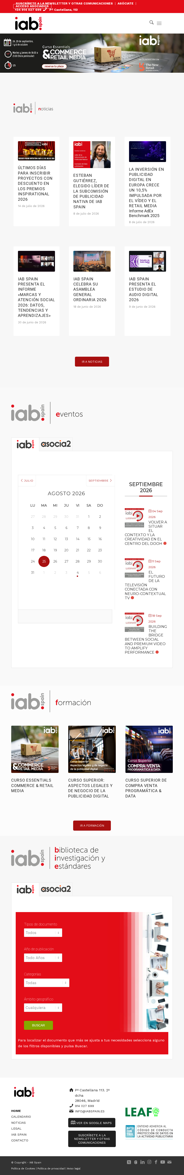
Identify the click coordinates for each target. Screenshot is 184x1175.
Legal (16, 1128)
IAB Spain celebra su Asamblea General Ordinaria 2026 (90, 289)
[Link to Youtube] (162, 1162)
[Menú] (159, 23)
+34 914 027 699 (28, 9)
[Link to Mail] (169, 1162)
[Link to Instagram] (149, 1162)
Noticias (18, 1122)
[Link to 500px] (135, 1162)
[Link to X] (129, 1162)
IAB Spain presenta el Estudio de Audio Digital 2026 (143, 289)
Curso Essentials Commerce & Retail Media (32, 785)
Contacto (19, 1140)
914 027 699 (84, 1106)
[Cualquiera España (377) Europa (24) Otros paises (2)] (43, 1009)
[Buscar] (149, 23)
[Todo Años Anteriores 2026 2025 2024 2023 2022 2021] (43, 959)
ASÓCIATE (126, 3)
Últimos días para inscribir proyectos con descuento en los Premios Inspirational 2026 (35, 183)
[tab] (25, 444)
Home (16, 1111)
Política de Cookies (23, 1168)
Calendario (21, 1116)
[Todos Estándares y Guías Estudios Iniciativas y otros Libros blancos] (43, 934)
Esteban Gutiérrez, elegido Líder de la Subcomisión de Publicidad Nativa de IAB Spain (91, 191)
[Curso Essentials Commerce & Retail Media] (35, 749)
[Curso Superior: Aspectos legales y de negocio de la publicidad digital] (92, 749)
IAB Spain (18, 1134)
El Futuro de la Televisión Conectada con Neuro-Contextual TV (145, 585)
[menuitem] (64, 3)
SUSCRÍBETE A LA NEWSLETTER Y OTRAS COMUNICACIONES (64, 3)
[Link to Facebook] (156, 1162)
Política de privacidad (51, 1168)
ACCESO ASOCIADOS (32, 6)
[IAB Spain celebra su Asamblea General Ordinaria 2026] (91, 261)
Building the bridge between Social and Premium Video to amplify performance (146, 640)
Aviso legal (73, 1168)
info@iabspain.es (90, 1111)
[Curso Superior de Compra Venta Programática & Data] (149, 749)
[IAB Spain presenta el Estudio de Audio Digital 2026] (147, 261)
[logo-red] (28, 23)
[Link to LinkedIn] (142, 1162)
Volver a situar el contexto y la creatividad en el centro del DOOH (146, 533)
